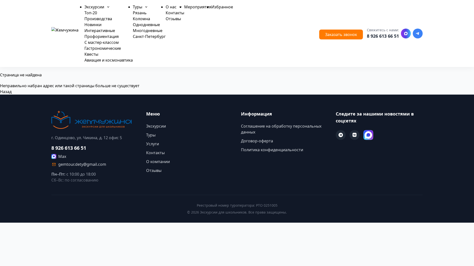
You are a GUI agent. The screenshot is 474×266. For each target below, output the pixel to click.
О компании (158, 161)
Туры (138, 7)
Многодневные (147, 30)
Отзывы (173, 18)
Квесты (91, 54)
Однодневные (146, 24)
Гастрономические (102, 48)
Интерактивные (99, 30)
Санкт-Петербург (149, 36)
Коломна (141, 18)
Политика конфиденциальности (272, 149)
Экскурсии (94, 7)
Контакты (175, 13)
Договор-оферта (257, 141)
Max (62, 156)
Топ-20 (90, 13)
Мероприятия (197, 7)
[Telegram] (418, 33)
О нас (172, 7)
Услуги (152, 144)
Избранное (222, 7)
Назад (6, 91)
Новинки (92, 24)
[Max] (406, 33)
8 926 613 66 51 (383, 36)
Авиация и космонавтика (108, 60)
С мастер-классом (101, 42)
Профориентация (101, 36)
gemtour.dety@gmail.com (82, 164)
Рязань (140, 13)
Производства (98, 18)
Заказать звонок (341, 34)
